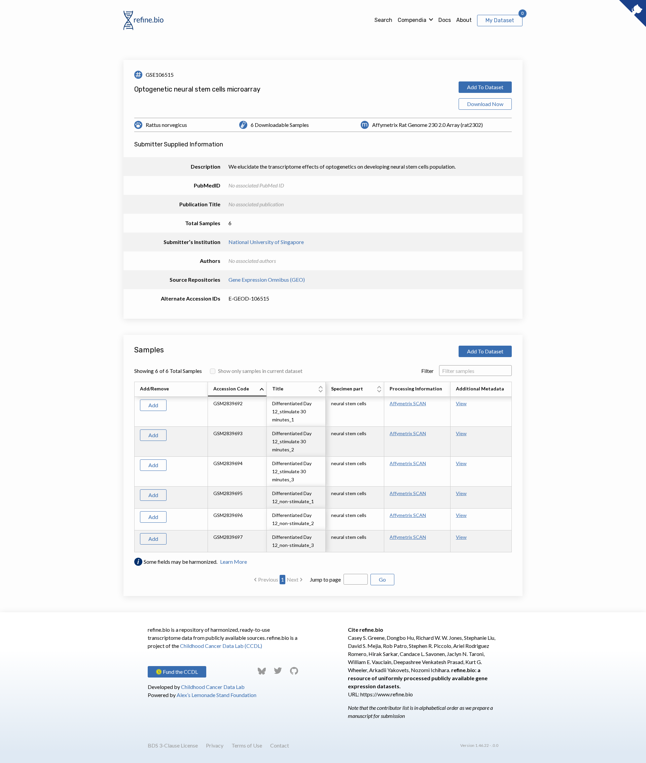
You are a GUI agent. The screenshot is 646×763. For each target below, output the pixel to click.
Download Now (485, 104)
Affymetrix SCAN (408, 403)
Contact (279, 745)
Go (382, 579)
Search (383, 20)
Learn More (233, 561)
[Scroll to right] (512, 467)
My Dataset (500, 20)
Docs (444, 20)
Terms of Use (246, 745)
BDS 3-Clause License (173, 745)
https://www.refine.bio (386, 694)
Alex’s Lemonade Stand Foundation (216, 695)
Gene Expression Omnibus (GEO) (266, 279)
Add (153, 405)
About (464, 20)
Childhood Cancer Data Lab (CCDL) (221, 646)
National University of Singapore (266, 242)
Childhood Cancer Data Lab (213, 687)
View (461, 403)
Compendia (412, 20)
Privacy (214, 745)
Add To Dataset (485, 87)
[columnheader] (237, 389)
